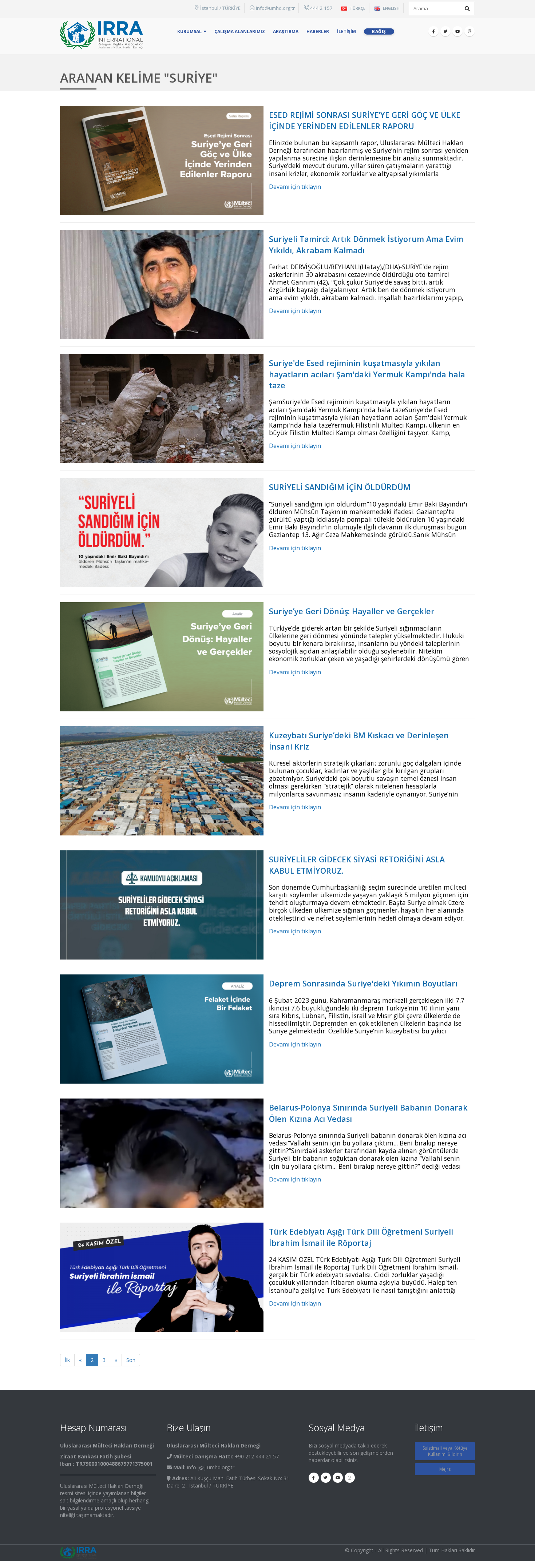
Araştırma (285, 31)
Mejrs (445, 1469)
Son (130, 1360)
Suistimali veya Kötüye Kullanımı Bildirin (445, 1451)
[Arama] (467, 9)
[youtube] (457, 31)
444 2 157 (321, 8)
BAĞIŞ (379, 31)
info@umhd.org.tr (275, 8)
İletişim (346, 31)
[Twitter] (445, 31)
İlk (67, 1360)
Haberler (317, 31)
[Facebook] (433, 31)
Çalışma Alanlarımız (239, 31)
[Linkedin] (469, 31)
